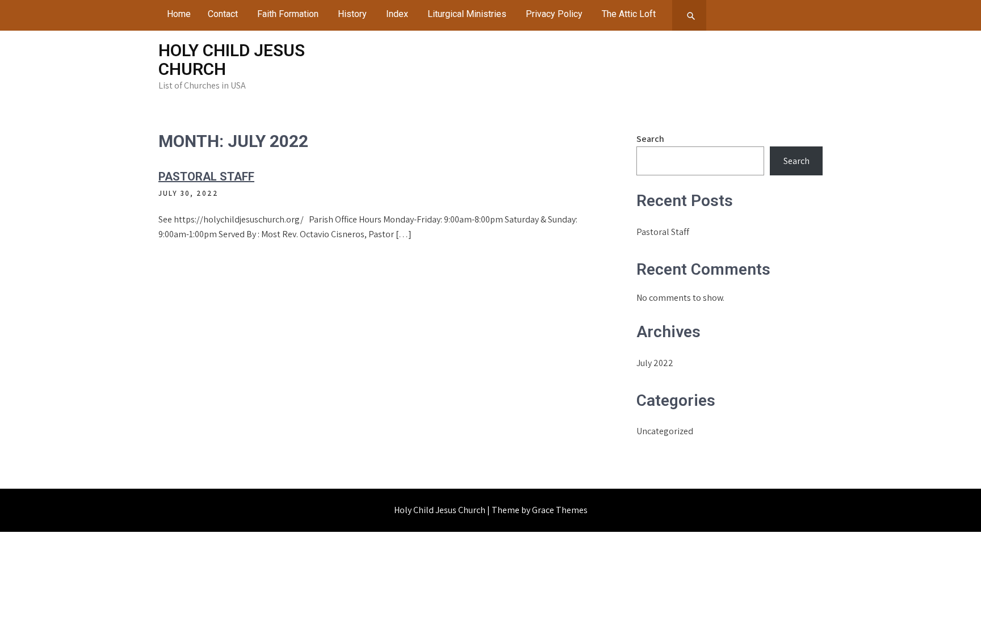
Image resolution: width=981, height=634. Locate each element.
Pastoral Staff (206, 176)
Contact (223, 14)
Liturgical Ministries (466, 14)
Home (179, 14)
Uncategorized (664, 431)
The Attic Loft (629, 14)
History (352, 14)
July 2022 (654, 363)
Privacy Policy (554, 14)
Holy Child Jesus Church (231, 59)
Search (650, 139)
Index (397, 14)
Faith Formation (287, 14)
